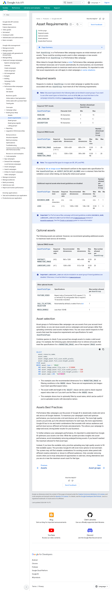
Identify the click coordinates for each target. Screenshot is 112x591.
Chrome (35, 563)
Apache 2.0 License (62, 496)
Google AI (35, 574)
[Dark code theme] (100, 349)
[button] (14, 29)
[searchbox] (15, 15)
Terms (34, 586)
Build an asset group (84, 98)
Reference (16, 8)
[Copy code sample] (103, 349)
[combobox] (74, 3)
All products (36, 577)
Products (46, 19)
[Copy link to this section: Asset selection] (57, 319)
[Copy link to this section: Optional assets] (57, 230)
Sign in (106, 2)
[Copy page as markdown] (78, 24)
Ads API (20, 2)
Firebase (35, 567)
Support (57, 8)
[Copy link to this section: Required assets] (58, 78)
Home (38, 19)
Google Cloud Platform (40, 570)
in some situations (88, 70)
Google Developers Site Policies (91, 496)
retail (70, 62)
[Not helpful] (103, 18)
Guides (5, 8)
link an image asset (53, 169)
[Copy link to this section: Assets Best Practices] (65, 407)
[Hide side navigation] (26, 587)
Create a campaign (66, 220)
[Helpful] (100, 18)
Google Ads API (57, 19)
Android (35, 560)
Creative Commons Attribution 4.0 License (91, 494)
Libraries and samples (32, 8)
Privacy (41, 586)
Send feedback (96, 25)
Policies (47, 8)
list (83, 303)
